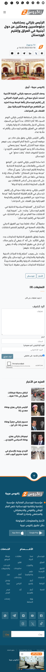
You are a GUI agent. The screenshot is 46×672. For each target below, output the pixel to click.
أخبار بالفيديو (30, 591)
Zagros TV (30, 44)
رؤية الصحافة (30, 600)
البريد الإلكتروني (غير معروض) (33, 345)
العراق (42, 562)
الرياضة (41, 583)
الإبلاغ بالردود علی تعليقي (33, 355)
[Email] (12, 53)
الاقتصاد (41, 577)
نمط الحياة (31, 557)
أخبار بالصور (30, 582)
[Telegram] (24, 53)
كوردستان (30, 275)
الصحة (42, 589)
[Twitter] (36, 53)
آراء (20, 589)
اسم (42, 336)
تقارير (19, 562)
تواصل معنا (7, 582)
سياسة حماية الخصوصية (25, 650)
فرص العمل (7, 591)
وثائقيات (29, 565)
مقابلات (18, 555)
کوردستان (40, 555)
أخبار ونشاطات (17, 576)
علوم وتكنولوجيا (29, 573)
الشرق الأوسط (41, 570)
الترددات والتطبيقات (6, 567)
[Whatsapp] (18, 53)
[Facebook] (41, 53)
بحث (7, 634)
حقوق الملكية (10, 650)
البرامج (18, 583)
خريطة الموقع (7, 557)
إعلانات (7, 598)
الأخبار (40, 275)
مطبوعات (17, 568)
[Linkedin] (30, 53)
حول (8, 574)
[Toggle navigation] (5, 12)
